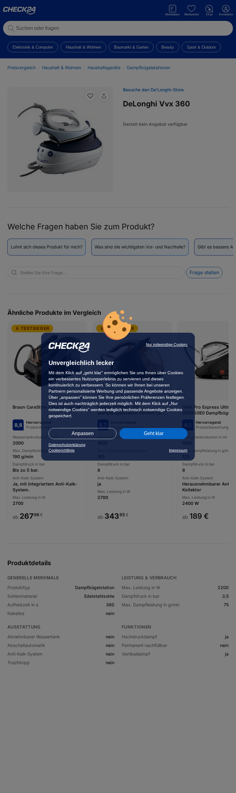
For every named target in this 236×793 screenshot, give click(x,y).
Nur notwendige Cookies (166, 345)
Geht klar (153, 433)
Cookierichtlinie (62, 450)
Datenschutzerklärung (67, 445)
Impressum (178, 450)
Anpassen (83, 433)
